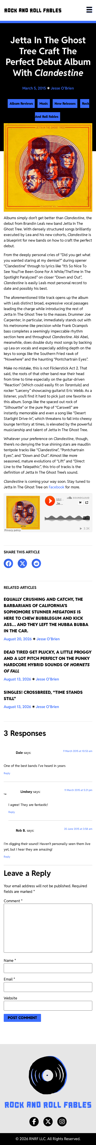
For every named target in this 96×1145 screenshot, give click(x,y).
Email (9, 979)
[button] (8, 563)
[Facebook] (34, 1121)
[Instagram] (62, 1121)
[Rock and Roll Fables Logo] (48, 1082)
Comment (13, 901)
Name (10, 961)
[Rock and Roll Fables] (33, 10)
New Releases (65, 103)
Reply (7, 773)
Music (43, 103)
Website (10, 998)
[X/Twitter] (48, 1121)
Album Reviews (21, 103)
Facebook (56, 487)
